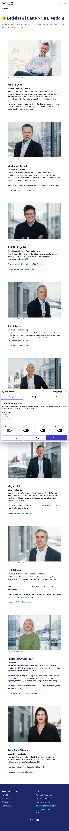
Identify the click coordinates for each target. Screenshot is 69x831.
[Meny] (65, 4)
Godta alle (56, 438)
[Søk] (60, 4)
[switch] (26, 430)
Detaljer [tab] (34, 397)
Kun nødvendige (12, 438)
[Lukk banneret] (66, 391)
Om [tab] (57, 397)
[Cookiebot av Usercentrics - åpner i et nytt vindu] (54, 391)
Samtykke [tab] (12, 397)
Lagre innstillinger (34, 438)
